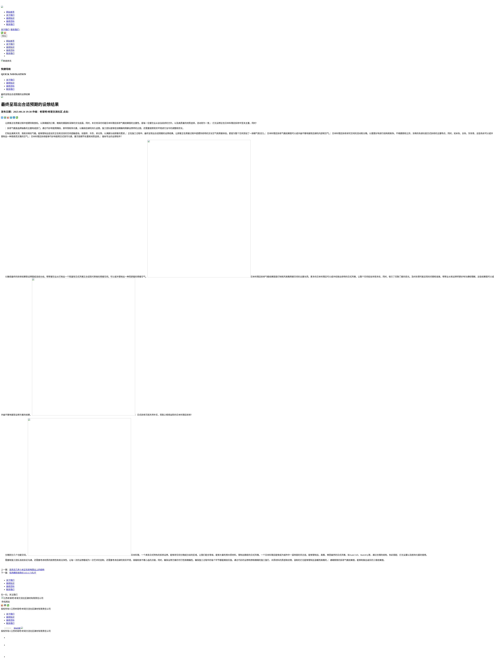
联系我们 (10, 24)
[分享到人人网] (14, 117)
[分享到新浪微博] (5, 33)
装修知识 (10, 18)
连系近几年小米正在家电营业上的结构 (26, 570)
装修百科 (10, 21)
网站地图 (17, 628)
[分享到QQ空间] (5, 117)
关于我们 (10, 15)
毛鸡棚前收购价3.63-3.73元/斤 (22, 573)
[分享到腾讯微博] (11, 117)
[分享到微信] (2, 33)
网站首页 (10, 12)
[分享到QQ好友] (5, 605)
